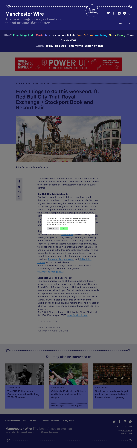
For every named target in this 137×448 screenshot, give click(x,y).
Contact (128, 23)
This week (61, 46)
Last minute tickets (63, 35)
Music (39, 35)
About (120, 23)
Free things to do (23, 35)
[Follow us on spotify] (124, 13)
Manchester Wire (24, 14)
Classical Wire (69, 40)
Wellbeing (101, 35)
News (112, 35)
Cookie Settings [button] (52, 228)
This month (76, 46)
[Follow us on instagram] (119, 13)
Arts (47, 35)
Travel (131, 35)
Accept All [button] (64, 228)
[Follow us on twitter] (108, 13)
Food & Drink (85, 35)
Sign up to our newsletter (92, 11)
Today (49, 46)
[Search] (130, 14)
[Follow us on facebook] (113, 13)
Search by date (93, 46)
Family (121, 35)
